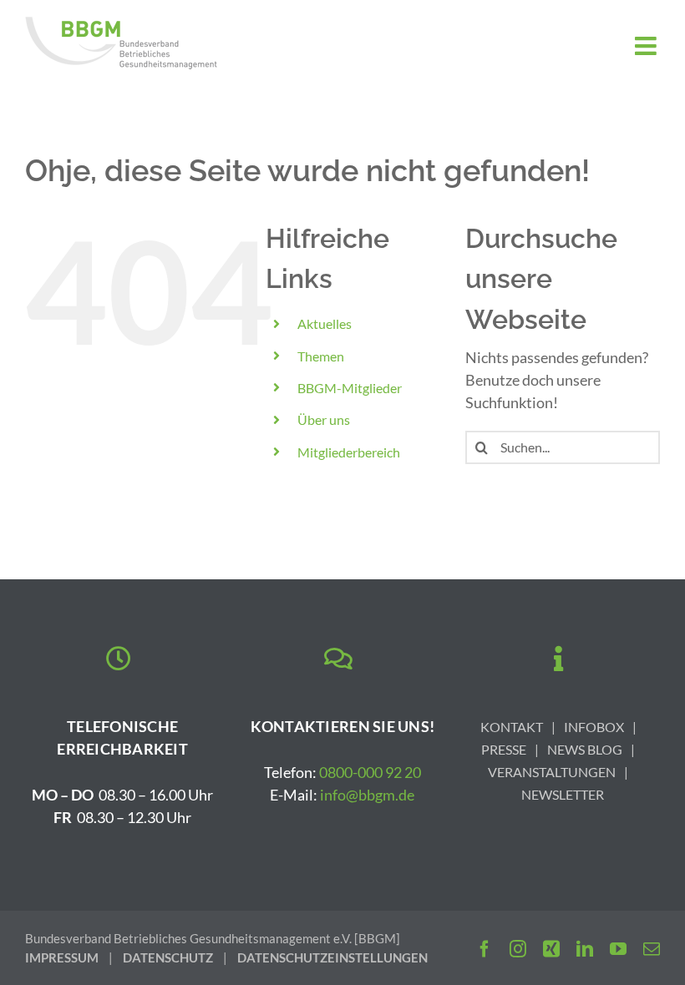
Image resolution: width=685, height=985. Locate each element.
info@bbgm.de (367, 794)
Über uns (323, 419)
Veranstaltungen (552, 772)
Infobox (594, 727)
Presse (503, 749)
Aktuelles (324, 323)
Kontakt (511, 727)
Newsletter (562, 794)
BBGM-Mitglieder (349, 388)
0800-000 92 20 (370, 772)
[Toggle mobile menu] (647, 45)
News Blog (584, 749)
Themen (320, 356)
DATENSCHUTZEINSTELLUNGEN (332, 957)
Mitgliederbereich (348, 452)
